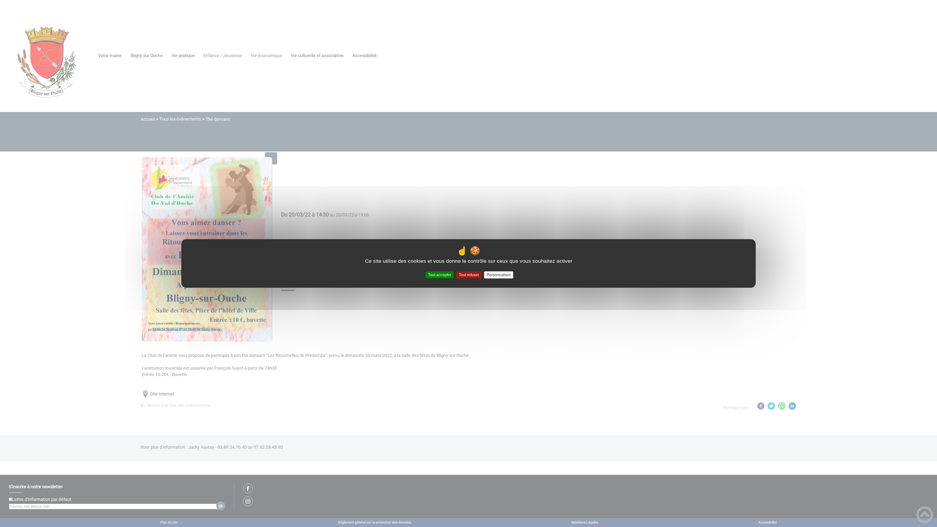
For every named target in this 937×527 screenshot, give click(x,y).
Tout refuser (469, 275)
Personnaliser (499, 275)
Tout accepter (439, 275)
